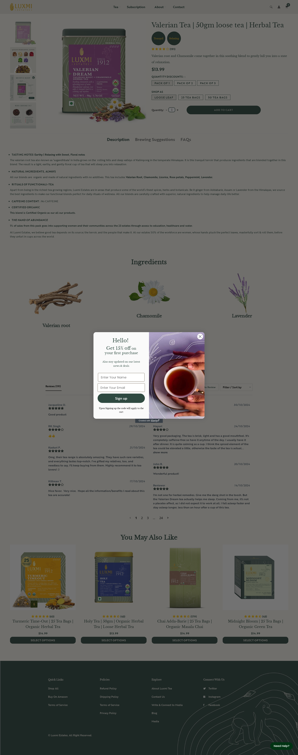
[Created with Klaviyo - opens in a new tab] (149, 421)
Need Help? (281, 746)
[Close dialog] (200, 337)
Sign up (121, 398)
